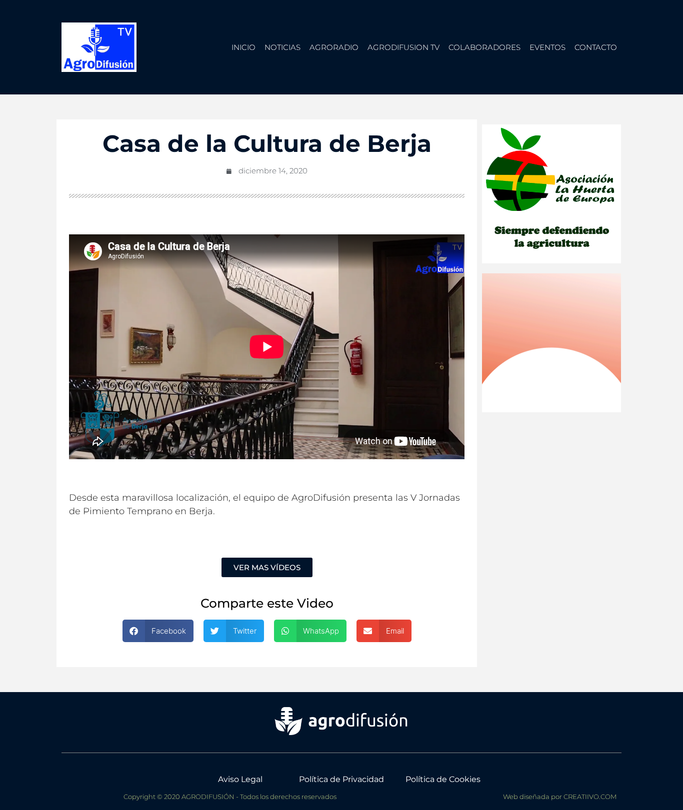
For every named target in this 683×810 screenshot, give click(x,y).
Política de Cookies (443, 779)
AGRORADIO (334, 47)
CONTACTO (595, 47)
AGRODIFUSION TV (404, 47)
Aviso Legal (240, 779)
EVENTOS (548, 47)
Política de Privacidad (341, 779)
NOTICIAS (282, 47)
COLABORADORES (484, 47)
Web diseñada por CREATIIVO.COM (559, 797)
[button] (158, 631)
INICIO (244, 47)
